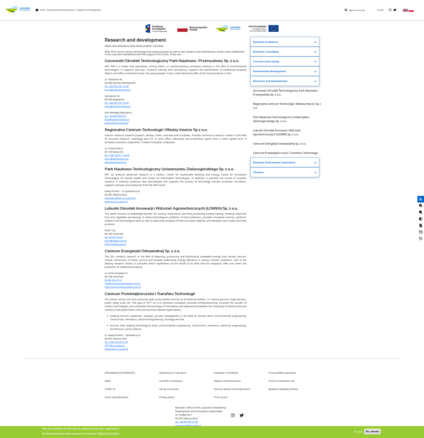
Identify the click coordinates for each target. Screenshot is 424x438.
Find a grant (221, 397)
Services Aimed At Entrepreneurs (61, 10)
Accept (358, 431)
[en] (405, 10)
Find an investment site (282, 380)
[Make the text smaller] (420, 212)
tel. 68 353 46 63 (114, 237)
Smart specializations (116, 397)
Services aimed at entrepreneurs (232, 389)
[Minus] (420, 212)
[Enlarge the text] (420, 205)
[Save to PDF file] (420, 225)
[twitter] (395, 10)
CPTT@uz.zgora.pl (115, 345)
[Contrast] (420, 219)
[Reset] (420, 239)
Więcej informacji (108, 433)
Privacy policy (166, 397)
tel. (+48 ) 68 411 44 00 (117, 155)
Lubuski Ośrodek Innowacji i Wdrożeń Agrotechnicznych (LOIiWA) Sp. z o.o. (277, 132)
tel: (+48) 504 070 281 (116, 342)
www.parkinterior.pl (115, 162)
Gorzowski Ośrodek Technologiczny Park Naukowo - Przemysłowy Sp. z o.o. (286, 92)
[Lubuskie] (20, 9)
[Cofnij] (420, 239)
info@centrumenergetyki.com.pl (122, 283)
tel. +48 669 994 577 (116, 116)
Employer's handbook (226, 372)
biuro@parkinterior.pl (117, 158)
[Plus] (420, 205)
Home (42, 10)
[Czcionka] (420, 232)
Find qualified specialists (282, 372)
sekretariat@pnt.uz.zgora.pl (120, 198)
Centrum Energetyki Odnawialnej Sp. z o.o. (279, 143)
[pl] (411, 10)
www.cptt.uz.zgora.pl (116, 349)
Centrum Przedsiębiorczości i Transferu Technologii (285, 153)
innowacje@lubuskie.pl (188, 425)
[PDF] (420, 225)
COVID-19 (110, 389)
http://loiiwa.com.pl (115, 244)
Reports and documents (227, 380)
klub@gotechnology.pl (117, 119)
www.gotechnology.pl (116, 123)
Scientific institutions (171, 380)
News (108, 380)
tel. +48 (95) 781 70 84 (117, 86)
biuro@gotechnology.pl (118, 89)
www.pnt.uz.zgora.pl (116, 201)
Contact (380, 10)
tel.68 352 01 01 (113, 280)
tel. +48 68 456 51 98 (186, 421)
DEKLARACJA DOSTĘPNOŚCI (120, 372)
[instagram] (390, 10)
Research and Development (89, 10)
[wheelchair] (420, 199)
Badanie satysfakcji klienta (283, 389)
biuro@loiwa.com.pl (116, 240)
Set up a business (169, 389)
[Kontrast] (420, 219)
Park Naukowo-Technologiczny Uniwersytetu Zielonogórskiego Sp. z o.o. (281, 119)
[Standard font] (420, 232)
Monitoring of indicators (172, 372)
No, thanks (372, 431)
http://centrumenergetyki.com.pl (123, 287)
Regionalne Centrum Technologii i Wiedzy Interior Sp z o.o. (287, 106)
